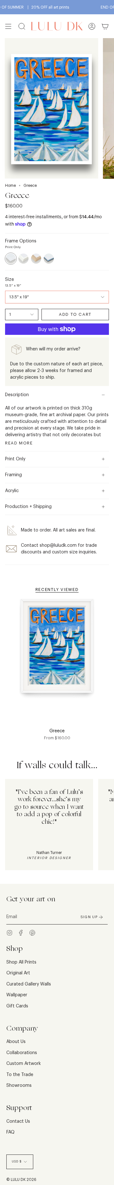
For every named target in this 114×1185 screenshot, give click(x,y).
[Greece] (57, 650)
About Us (16, 1041)
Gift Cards (17, 1006)
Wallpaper (16, 995)
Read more (19, 443)
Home (10, 185)
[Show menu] (8, 26)
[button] (22, 26)
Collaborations (21, 1053)
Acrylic (12, 491)
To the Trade (19, 1075)
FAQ (10, 1132)
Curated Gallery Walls (28, 984)
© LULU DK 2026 (21, 1180)
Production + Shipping (28, 506)
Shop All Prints (21, 962)
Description (17, 395)
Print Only (15, 459)
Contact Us (18, 1121)
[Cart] (105, 26)
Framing (13, 475)
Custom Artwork (23, 1063)
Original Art (18, 973)
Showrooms (19, 1085)
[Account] (92, 26)
